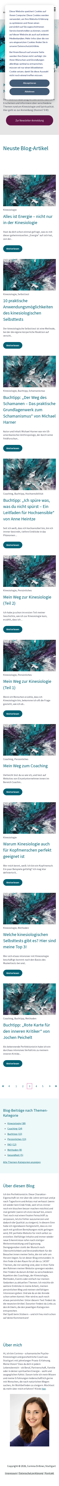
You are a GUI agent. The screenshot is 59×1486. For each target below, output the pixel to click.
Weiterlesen (12, 248)
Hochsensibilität (34, 493)
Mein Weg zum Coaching (25, 766)
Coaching (8, 493)
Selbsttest (23, 294)
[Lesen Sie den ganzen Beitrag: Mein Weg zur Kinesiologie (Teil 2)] (29, 571)
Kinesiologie (10, 209)
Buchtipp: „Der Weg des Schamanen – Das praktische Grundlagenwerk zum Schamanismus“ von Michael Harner (29, 410)
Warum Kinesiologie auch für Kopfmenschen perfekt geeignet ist (27, 850)
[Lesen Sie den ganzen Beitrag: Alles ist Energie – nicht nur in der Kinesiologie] (29, 190)
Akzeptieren (29, 83)
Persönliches (25, 590)
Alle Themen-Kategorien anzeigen (22, 1162)
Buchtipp (23, 390)
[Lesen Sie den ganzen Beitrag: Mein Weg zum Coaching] (29, 740)
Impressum (11, 1473)
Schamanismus (37, 390)
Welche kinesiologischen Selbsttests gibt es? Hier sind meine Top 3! (29, 941)
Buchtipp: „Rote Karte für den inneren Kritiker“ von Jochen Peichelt (26, 1031)
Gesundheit (15, 1155)
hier (44, 1388)
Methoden (23, 927)
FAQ (11, 1144)
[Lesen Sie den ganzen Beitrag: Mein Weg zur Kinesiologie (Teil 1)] (29, 655)
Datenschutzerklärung (31, 1473)
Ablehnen (29, 91)
